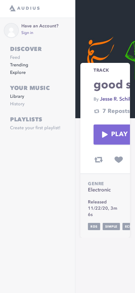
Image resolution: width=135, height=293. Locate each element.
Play (119, 134)
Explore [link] (18, 72)
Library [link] (17, 96)
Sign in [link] (27, 33)
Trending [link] (19, 65)
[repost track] (99, 160)
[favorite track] (119, 160)
